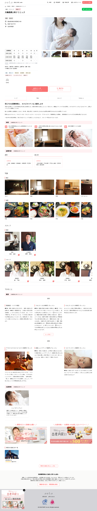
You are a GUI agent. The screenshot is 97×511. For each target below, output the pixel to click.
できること (81, 98)
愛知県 (8, 6)
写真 (38, 98)
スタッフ (59, 98)
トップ (15, 98)
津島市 (13, 6)
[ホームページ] (5, 6)
